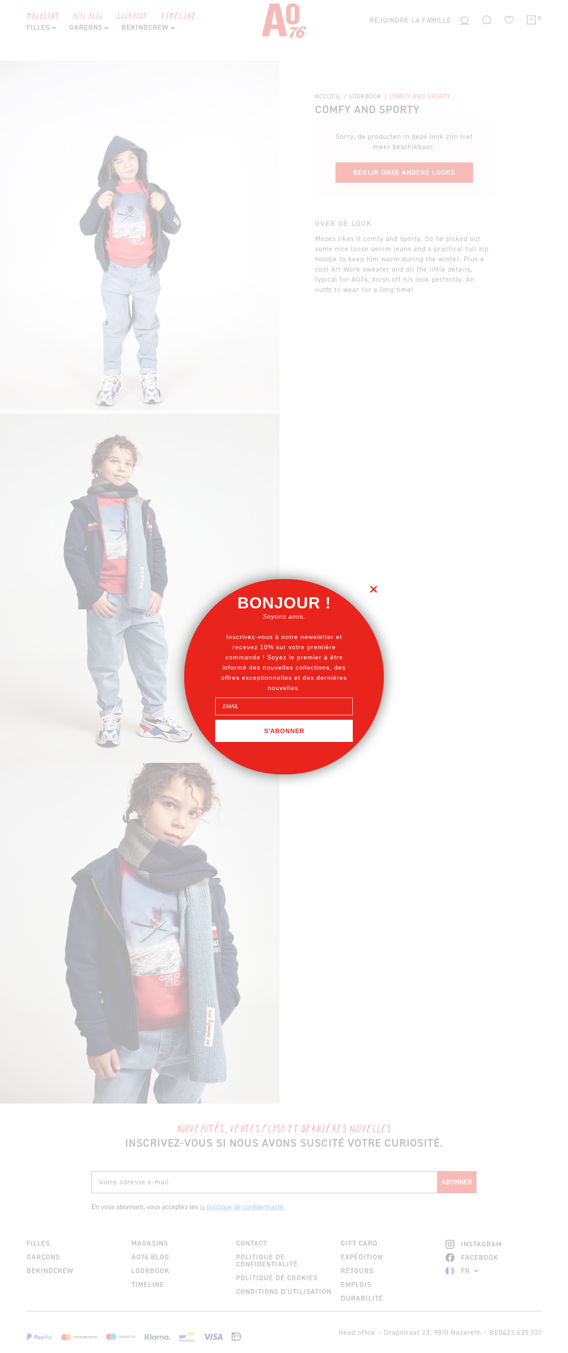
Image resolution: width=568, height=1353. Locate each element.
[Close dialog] (373, 589)
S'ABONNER (284, 730)
